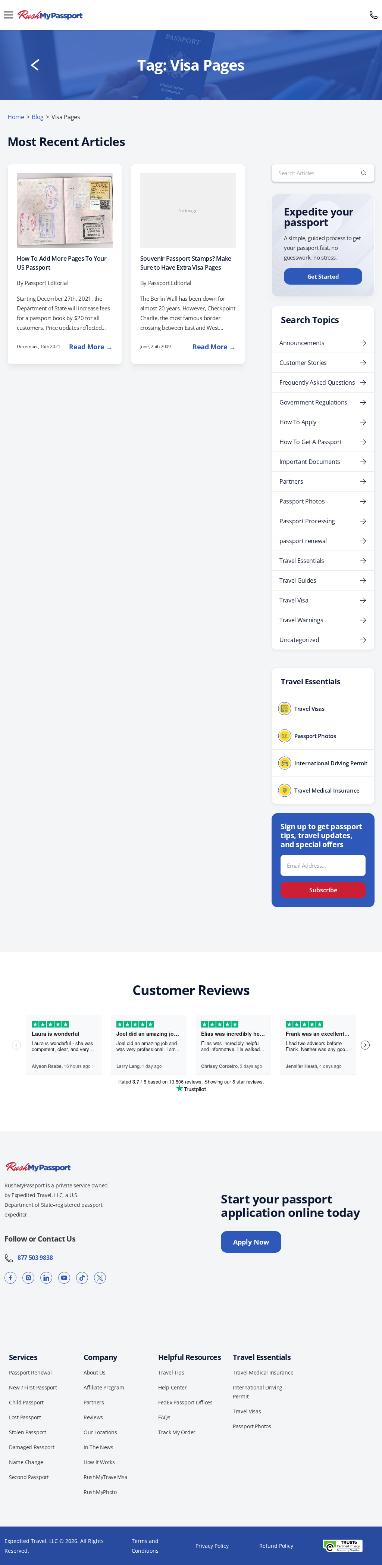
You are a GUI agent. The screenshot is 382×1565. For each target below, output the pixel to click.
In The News (98, 1447)
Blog (38, 117)
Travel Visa (293, 600)
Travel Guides (297, 580)
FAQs (164, 1417)
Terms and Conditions (145, 1545)
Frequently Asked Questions (317, 382)
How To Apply (297, 422)
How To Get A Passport (310, 442)
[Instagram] (28, 1278)
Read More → (90, 346)
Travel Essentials (301, 561)
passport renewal (303, 541)
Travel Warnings (301, 620)
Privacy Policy (212, 1545)
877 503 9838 (33, 1257)
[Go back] (35, 65)
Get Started (323, 276)
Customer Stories (303, 363)
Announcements (302, 343)
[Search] (364, 173)
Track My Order (176, 1432)
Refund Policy (276, 1545)
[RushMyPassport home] (191, 15)
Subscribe (323, 890)
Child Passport (26, 1402)
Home (15, 117)
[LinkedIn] (46, 1278)
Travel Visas (247, 1411)
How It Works (99, 1462)
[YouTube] (64, 1278)
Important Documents (309, 462)
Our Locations (100, 1432)
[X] (100, 1278)
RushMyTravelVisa (106, 1477)
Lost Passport (25, 1417)
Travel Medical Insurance (263, 1372)
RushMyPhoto (100, 1492)
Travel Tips (171, 1372)
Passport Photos (302, 501)
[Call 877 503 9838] (374, 15)
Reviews (93, 1417)
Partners (291, 481)
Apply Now (251, 1241)
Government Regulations (313, 402)
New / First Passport (33, 1387)
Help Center (172, 1387)
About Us (95, 1372)
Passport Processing (307, 521)
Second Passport (29, 1477)
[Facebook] (10, 1278)
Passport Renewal (30, 1372)
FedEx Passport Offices (185, 1402)
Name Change (26, 1462)
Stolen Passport (27, 1432)
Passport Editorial (46, 282)
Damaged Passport (31, 1447)
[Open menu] (8, 15)
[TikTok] (82, 1278)
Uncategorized (299, 640)
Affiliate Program (104, 1387)
